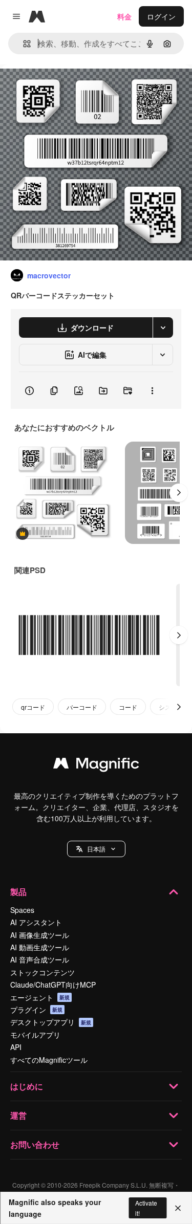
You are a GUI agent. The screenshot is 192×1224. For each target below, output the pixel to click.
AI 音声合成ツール (39, 959)
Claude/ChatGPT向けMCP (53, 984)
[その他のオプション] (152, 390)
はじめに (26, 1086)
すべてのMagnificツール (49, 1060)
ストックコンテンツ (42, 972)
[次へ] (178, 493)
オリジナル (70, 87)
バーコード (82, 707)
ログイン (161, 16)
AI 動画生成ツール (39, 947)
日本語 (96, 848)
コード (128, 707)
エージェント (40, 997)
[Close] (178, 1208)
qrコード (33, 707)
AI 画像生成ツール (39, 935)
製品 (18, 892)
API (16, 1047)
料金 (124, 16)
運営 (18, 1115)
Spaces (22, 910)
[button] (96, 849)
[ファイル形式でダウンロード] (163, 327)
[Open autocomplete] (23, 44)
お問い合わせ (34, 1144)
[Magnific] (96, 765)
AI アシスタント (36, 922)
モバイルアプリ (35, 1035)
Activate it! (146, 1207)
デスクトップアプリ (50, 1022)
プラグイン (36, 1009)
